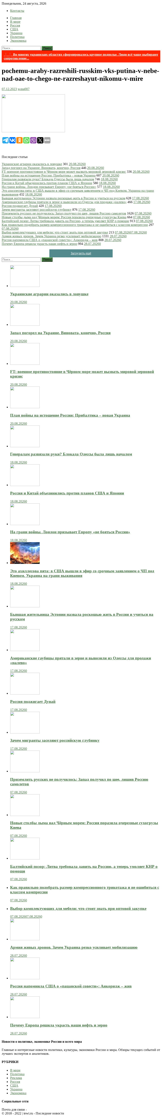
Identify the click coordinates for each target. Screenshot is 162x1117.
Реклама (16, 1078)
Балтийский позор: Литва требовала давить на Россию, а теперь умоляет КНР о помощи (65, 221)
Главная (16, 18)
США (14, 29)
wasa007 (24, 89)
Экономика (18, 40)
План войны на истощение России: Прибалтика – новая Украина (49, 175)
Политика (17, 37)
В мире (15, 21)
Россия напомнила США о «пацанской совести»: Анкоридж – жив (50, 240)
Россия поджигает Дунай (20, 206)
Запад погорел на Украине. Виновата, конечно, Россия (41, 168)
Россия (15, 25)
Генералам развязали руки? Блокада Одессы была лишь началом (48, 179)
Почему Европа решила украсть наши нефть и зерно (39, 244)
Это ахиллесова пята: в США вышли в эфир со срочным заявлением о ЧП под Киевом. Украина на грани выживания (82, 573)
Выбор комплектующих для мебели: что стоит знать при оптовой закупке (55, 232)
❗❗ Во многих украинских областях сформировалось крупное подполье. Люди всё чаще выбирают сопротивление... (81, 56)
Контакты (17, 10)
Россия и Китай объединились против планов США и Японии (47, 183)
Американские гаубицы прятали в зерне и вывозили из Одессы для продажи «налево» (64, 202)
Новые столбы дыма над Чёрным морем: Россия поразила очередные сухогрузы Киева (64, 217)
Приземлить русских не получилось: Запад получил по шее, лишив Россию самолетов (64, 213)
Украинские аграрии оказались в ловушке (32, 164)
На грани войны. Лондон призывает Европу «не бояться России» (49, 187)
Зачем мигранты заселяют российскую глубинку (37, 209)
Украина (16, 33)
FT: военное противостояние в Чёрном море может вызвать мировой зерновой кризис (64, 171)
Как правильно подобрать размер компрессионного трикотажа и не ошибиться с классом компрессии (75, 225)
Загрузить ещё (81, 253)
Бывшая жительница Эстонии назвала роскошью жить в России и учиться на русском (63, 198)
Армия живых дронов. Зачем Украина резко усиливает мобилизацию (51, 236)
